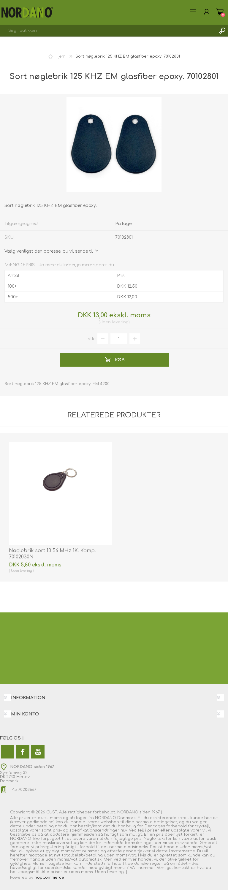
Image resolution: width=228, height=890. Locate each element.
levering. (116, 872)
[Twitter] (7, 751)
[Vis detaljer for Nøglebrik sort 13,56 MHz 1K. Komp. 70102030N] (60, 493)
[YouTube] (38, 751)
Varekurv (220, 11)
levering (120, 322)
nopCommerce (49, 877)
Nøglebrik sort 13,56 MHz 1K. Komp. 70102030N (52, 554)
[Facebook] (22, 751)
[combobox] (108, 31)
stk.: (92, 339)
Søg (222, 31)
